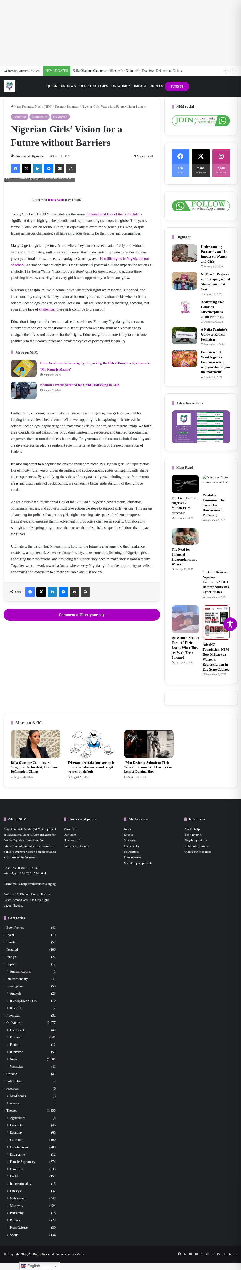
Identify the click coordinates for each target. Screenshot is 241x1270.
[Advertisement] (120, 33)
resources (12, 1088)
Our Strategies (93, 86)
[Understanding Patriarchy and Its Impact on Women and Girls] (184, 253)
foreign (11, 957)
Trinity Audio (56, 200)
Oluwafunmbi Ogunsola (29, 156)
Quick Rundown (61, 86)
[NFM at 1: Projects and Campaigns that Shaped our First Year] (184, 281)
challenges (47, 309)
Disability (16, 1125)
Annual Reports (20, 971)
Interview (16, 1052)
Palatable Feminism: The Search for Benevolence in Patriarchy (213, 505)
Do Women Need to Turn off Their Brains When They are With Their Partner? (185, 647)
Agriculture (17, 1118)
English (33, 1266)
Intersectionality (17, 979)
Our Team (70, 834)
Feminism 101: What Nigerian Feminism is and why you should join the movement (215, 362)
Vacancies (16, 1066)
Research (16, 1008)
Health (14, 1176)
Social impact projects (138, 863)
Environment (18, 1154)
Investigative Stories (23, 1001)
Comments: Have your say (82, 614)
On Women (121, 86)
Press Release (19, 1227)
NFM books (18, 1096)
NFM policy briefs (196, 846)
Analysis (15, 993)
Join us (156, 86)
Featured (12, 949)
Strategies (130, 840)
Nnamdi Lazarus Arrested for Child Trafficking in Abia (79, 385)
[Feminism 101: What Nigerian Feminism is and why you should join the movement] (184, 358)
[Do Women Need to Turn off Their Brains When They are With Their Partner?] (185, 619)
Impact (140, 86)
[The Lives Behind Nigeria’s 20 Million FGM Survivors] (185, 484)
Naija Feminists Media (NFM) (33, 106)
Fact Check (17, 1030)
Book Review (15, 927)
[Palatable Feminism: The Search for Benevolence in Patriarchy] (216, 482)
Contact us (230, 1254)
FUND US (177, 86)
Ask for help (192, 829)
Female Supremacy (22, 1162)
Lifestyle (16, 1191)
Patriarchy (17, 1213)
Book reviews (193, 834)
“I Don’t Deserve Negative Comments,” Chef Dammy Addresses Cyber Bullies (216, 582)
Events (10, 942)
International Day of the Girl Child (113, 214)
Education (16, 1140)
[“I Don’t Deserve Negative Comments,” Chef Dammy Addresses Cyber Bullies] (216, 547)
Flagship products (195, 840)
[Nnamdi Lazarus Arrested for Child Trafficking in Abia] (24, 390)
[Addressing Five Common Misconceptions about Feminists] (184, 307)
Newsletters (131, 851)
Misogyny (16, 1205)
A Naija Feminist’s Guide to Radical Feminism (214, 334)
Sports (14, 1235)
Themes (59, 106)
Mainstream (39, 116)
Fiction (14, 1044)
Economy (16, 1132)
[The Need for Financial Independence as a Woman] (185, 536)
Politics (15, 1220)
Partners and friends (76, 846)
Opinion (11, 1074)
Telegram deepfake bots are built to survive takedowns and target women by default (91, 767)
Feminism (73, 106)
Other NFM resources (197, 851)
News (13, 1059)
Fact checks (131, 846)
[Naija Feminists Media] (9, 86)
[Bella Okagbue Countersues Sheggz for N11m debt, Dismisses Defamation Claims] (35, 744)
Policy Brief (14, 1081)
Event (10, 935)
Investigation (15, 986)
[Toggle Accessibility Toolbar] (230, 624)
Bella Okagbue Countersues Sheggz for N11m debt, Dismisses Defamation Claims (127, 70)
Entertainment (19, 1147)
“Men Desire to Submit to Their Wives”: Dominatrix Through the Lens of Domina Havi (148, 767)
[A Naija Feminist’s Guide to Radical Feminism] (184, 336)
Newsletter (13, 1015)
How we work (72, 840)
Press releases (132, 857)
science (14, 1103)
